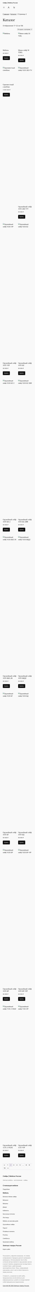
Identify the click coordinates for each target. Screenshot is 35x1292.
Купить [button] (6, 58)
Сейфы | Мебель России (10, 3)
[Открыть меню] (4, 7)
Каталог (13, 14)
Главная (6, 14)
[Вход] (8, 7)
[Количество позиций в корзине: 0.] (14, 7)
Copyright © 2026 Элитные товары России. (16, 1285)
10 (4, 1168)
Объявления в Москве (8, 1291)
